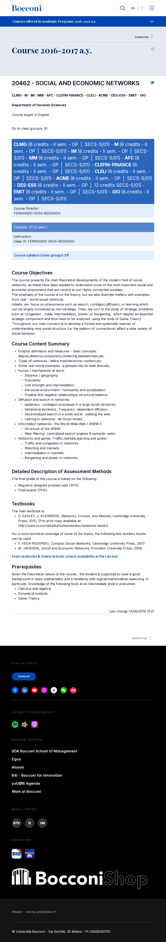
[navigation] (83, 21)
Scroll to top (139, 638)
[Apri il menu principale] (151, 8)
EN (133, 8)
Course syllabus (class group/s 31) (41, 255)
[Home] (27, 8)
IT (142, 8)
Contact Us (142, 37)
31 (45, 128)
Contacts (24, 676)
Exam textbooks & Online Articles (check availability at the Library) (65, 556)
